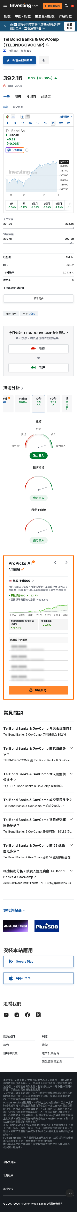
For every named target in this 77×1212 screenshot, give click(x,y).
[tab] (22, 403)
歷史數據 (18, 106)
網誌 (45, 1036)
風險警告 (8, 1188)
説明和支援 (10, 1053)
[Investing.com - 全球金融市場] (24, 5)
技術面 (31, 97)
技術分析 (11, 387)
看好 (42, 367)
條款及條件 (9, 1162)
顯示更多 (39, 298)
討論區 (46, 97)
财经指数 (65, 16)
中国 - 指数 (23, 16)
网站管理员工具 (52, 1061)
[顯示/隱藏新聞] (27, 117)
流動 (45, 1044)
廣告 (6, 1044)
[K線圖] (7, 117)
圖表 (18, 97)
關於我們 (9, 1036)
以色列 (32, 313)
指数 (7, 16)
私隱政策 (8, 1175)
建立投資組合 (50, 1053)
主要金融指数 (45, 16)
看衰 (42, 348)
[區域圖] (13, 117)
